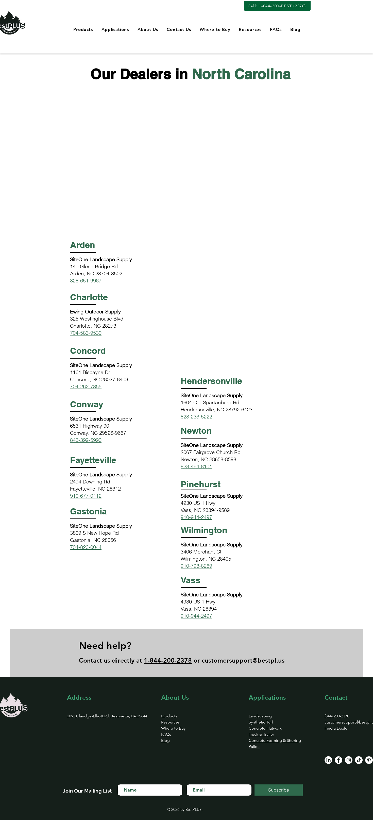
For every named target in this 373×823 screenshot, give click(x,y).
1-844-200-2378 (168, 660)
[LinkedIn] (328, 760)
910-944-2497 (196, 517)
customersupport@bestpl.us (243, 660)
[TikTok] (359, 760)
